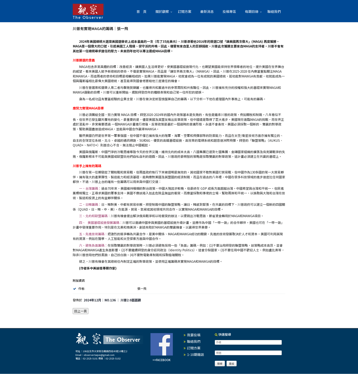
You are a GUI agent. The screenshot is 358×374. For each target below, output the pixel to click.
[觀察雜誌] (88, 11)
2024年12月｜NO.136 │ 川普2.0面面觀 (112, 300)
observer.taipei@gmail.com (99, 355)
